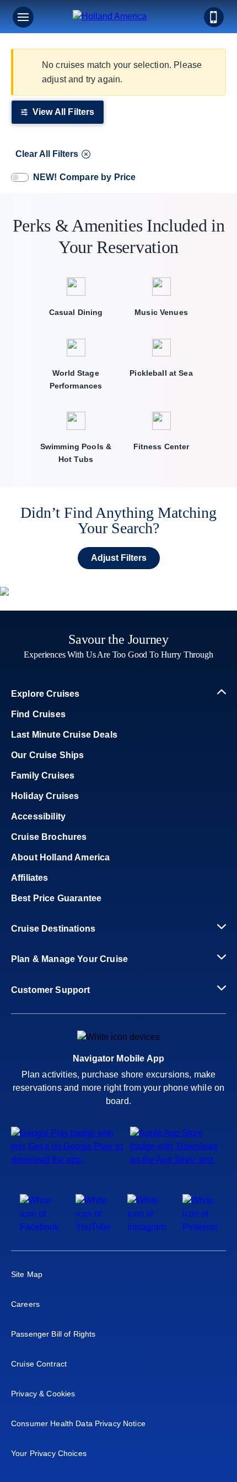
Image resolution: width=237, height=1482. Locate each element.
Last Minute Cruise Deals (64, 734)
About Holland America (60, 857)
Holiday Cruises (45, 796)
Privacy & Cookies (43, 1393)
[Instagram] (146, 1227)
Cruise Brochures (49, 837)
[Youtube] (93, 1227)
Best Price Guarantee (56, 898)
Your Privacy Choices (49, 1453)
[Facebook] (39, 1227)
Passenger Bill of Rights (53, 1333)
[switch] (20, 177)
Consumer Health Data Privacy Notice (78, 1423)
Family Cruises (42, 775)
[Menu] (23, 17)
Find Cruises (38, 714)
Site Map (26, 1274)
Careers (25, 1304)
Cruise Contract (39, 1363)
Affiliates (30, 877)
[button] (118, 17)
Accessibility (38, 816)
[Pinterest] (199, 1227)
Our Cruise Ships (47, 755)
